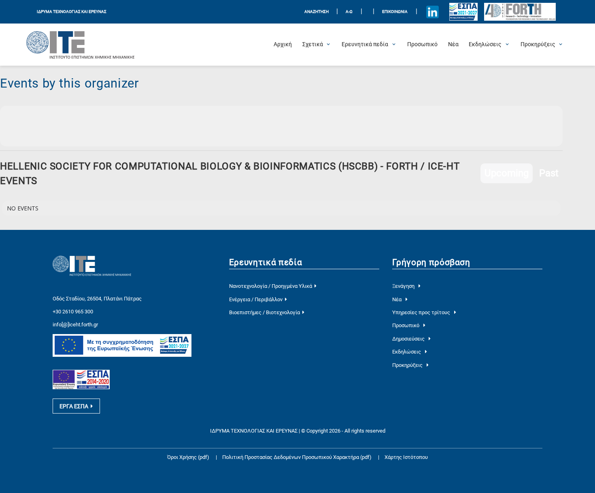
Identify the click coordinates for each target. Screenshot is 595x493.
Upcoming (506, 173)
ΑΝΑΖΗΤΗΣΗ (316, 11)
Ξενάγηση (404, 286)
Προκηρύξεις (408, 365)
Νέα (397, 299)
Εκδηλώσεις (407, 352)
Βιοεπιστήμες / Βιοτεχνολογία (264, 312)
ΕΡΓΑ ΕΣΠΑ (74, 406)
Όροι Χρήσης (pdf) (188, 457)
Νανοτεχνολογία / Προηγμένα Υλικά (270, 286)
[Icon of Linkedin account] (432, 12)
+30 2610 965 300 (73, 312)
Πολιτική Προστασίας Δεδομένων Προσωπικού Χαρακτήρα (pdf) (297, 457)
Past (549, 173)
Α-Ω (349, 11)
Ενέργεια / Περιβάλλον (256, 299)
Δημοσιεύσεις (409, 339)
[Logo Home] (80, 44)
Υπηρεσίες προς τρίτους (421, 312)
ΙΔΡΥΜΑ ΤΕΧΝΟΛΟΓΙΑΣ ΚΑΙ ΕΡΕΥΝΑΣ (71, 11)
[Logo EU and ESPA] (463, 11)
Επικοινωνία (395, 11)
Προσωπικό (406, 325)
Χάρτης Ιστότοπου (406, 457)
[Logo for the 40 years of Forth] (519, 12)
